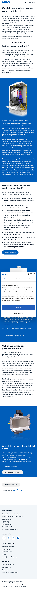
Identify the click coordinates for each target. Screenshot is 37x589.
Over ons (5, 570)
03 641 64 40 (8, 527)
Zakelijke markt (7, 567)
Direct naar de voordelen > (18, 42)
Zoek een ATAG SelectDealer (12, 472)
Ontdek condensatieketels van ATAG (15, 335)
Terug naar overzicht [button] (11, 484)
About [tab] (30, 279)
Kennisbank (6, 549)
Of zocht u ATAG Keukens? (20, 586)
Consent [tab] (6, 279)
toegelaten (5, 23)
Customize (17, 313)
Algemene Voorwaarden (9, 584)
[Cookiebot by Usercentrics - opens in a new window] (27, 274)
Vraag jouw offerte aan (9, 557)
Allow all (18, 307)
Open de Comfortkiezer (11, 466)
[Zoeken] (25, 2)
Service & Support (8, 547)
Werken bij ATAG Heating (10, 572)
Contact (4, 554)
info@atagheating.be (11, 529)
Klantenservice (7, 552)
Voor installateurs (8, 565)
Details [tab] (18, 279)
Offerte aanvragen (10, 252)
